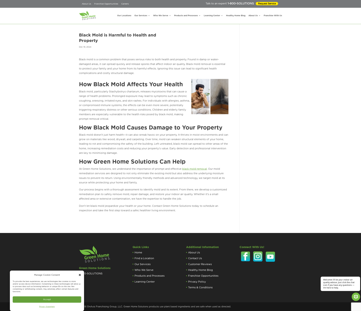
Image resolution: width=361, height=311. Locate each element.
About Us (86, 4)
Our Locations (124, 15)
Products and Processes (186, 15)
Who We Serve (160, 15)
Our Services (140, 15)
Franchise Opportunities (106, 4)
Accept (47, 299)
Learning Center (212, 15)
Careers (125, 4)
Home (138, 252)
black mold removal (194, 168)
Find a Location (144, 258)
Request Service (267, 3)
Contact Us (195, 258)
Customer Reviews (200, 264)
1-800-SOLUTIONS (241, 3)
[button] (79, 275)
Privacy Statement (47, 307)
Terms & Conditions (200, 287)
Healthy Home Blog (235, 15)
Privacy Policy (197, 281)
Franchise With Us (273, 15)
